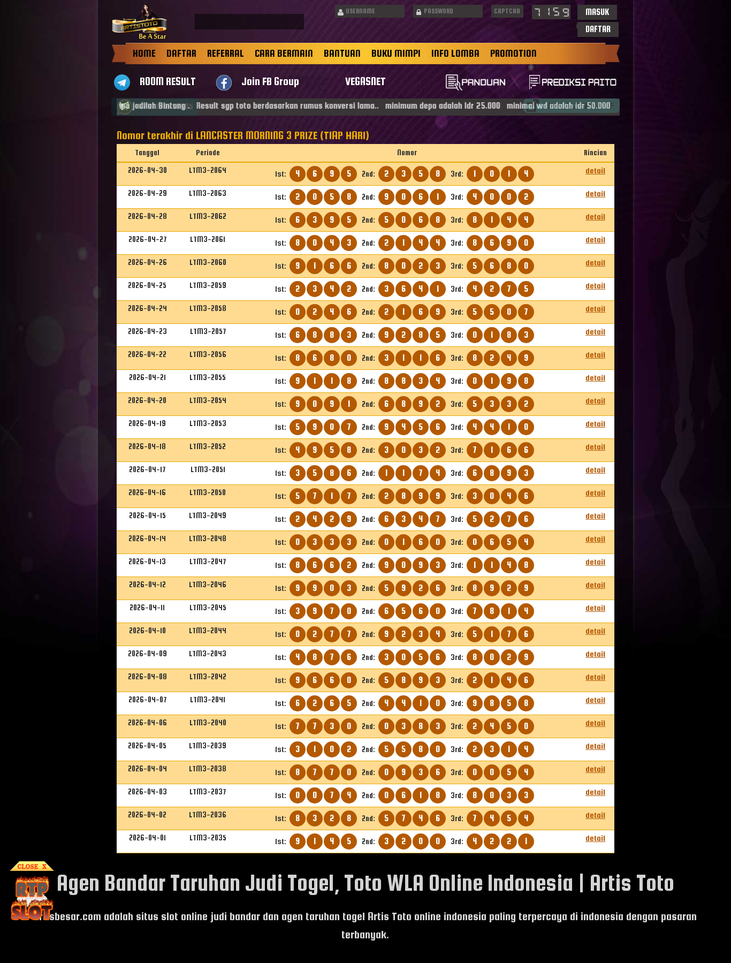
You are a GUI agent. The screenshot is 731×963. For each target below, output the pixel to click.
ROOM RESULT (168, 81)
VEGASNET (365, 81)
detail (595, 170)
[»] (571, 105)
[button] (597, 12)
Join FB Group (270, 81)
